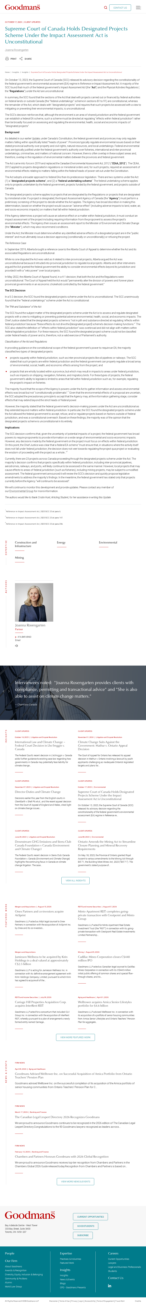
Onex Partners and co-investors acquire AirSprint (39, 913)
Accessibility (90, 1301)
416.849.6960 (24, 636)
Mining (19, 557)
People (9, 1253)
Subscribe (83, 1235)
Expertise (66, 1253)
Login (81, 1301)
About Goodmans (13, 1266)
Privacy (74, 1301)
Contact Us (120, 7)
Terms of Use (64, 1301)
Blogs (63, 1283)
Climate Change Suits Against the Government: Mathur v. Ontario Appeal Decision (102, 745)
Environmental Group (21, 491)
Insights (15, 72)
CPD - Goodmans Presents (73, 1287)
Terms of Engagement (105, 1301)
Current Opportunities (90, 1216)
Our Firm (11, 1261)
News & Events (67, 1279)
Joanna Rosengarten (16, 50)
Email (17, 640)
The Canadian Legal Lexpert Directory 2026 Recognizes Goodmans (57, 1117)
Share (28, 58)
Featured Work (67, 1263)
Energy (61, 542)
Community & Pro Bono (16, 1278)
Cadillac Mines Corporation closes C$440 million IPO (104, 958)
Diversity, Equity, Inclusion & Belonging (24, 1274)
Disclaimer (53, 1301)
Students (112, 1271)
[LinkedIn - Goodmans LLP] (109, 1286)
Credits (138, 1301)
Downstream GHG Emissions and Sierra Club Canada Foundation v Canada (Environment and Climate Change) (43, 845)
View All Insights (75, 880)
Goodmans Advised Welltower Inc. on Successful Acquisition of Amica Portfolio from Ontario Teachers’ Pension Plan (73, 1075)
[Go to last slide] (4, 691)
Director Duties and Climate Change (38, 792)
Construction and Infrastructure (25, 544)
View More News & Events (75, 1181)
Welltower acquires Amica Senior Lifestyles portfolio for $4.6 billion (105, 1004)
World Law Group (13, 1286)
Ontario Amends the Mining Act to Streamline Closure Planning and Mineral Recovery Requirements (107, 845)
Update (36, 138)
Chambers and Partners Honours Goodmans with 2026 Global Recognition (62, 1156)
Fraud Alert (119, 1301)
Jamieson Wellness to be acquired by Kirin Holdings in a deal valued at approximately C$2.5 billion (41, 960)
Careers (113, 1253)
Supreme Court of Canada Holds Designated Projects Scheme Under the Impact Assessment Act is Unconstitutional (106, 795)
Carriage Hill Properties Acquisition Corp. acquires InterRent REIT (40, 1004)
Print (14, 58)
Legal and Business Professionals (124, 1267)
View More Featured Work (75, 1037)
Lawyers (112, 1263)
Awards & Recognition (16, 1270)
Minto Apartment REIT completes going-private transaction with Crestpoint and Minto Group (106, 914)
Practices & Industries (70, 1259)
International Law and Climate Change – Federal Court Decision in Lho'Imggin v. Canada (40, 745)
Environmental (108, 542)
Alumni (8, 1282)
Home (7, 72)
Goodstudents (85, 1226)
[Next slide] (8, 691)
